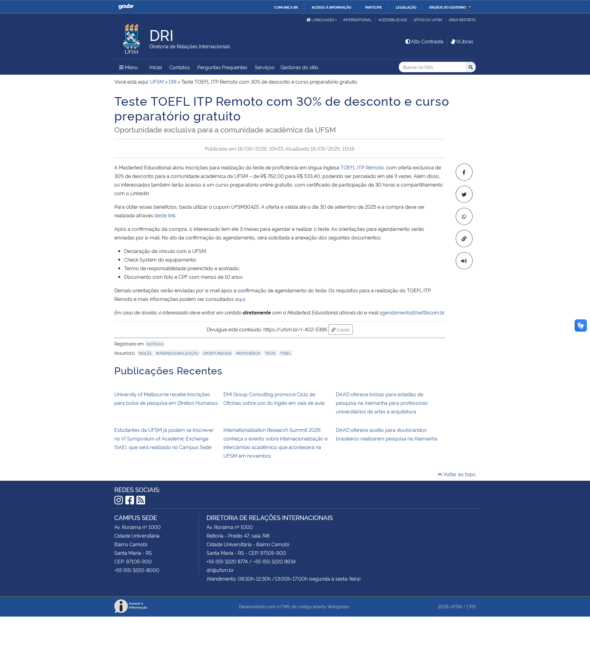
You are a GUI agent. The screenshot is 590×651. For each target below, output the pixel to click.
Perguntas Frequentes (222, 67)
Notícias (155, 343)
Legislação (406, 7)
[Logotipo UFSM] (131, 37)
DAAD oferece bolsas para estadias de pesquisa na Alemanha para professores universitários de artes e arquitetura (382, 403)
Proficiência (248, 353)
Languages (323, 19)
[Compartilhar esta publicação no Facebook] (464, 172)
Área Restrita (462, 19)
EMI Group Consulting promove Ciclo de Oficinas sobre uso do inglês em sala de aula (273, 398)
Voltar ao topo (459, 474)
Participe (373, 7)
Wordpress (338, 606)
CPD (471, 606)
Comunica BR (286, 7)
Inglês (145, 353)
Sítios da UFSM (428, 19)
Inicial (155, 67)
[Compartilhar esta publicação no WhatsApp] (464, 216)
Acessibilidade (392, 19)
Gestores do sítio (299, 67)
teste (270, 353)
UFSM (456, 606)
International (357, 19)
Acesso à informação (331, 7)
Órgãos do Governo (447, 7)
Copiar (344, 329)
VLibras (464, 41)
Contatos (179, 67)
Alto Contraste (427, 41)
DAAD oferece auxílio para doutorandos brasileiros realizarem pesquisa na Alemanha (386, 434)
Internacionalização (177, 353)
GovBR (126, 7)
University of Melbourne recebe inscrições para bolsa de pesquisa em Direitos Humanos (166, 398)
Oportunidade (217, 353)
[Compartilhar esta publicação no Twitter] (464, 194)
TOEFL (285, 353)
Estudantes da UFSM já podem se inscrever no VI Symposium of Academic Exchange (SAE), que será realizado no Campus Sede (164, 438)
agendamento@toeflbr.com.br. (412, 312)
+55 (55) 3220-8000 (136, 569)
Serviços (264, 67)
